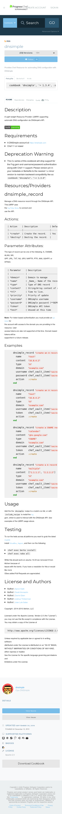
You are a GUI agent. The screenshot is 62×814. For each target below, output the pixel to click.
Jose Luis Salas (21, 602)
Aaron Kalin (19, 588)
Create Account (36, 7)
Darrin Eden (20, 595)
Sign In (54, 7)
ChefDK (7, 540)
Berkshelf (20, 79)
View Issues (31, 717)
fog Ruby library (13, 208)
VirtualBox (13, 543)
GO (52, 23)
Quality (42, 99)
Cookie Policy (21, 807)
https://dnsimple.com (37, 142)
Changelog (30, 100)
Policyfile (9, 79)
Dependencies (19, 100)
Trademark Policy (35, 807)
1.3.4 (29, 53)
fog (32, 514)
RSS (8, 41)
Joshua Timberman (23, 598)
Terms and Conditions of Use (34, 805)
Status (48, 807)
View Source (31, 711)
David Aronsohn (21, 592)
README (9, 100)
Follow (33, 59)
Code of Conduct (14, 805)
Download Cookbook (31, 763)
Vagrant (20, 543)
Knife (29, 79)
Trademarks (14, 797)
